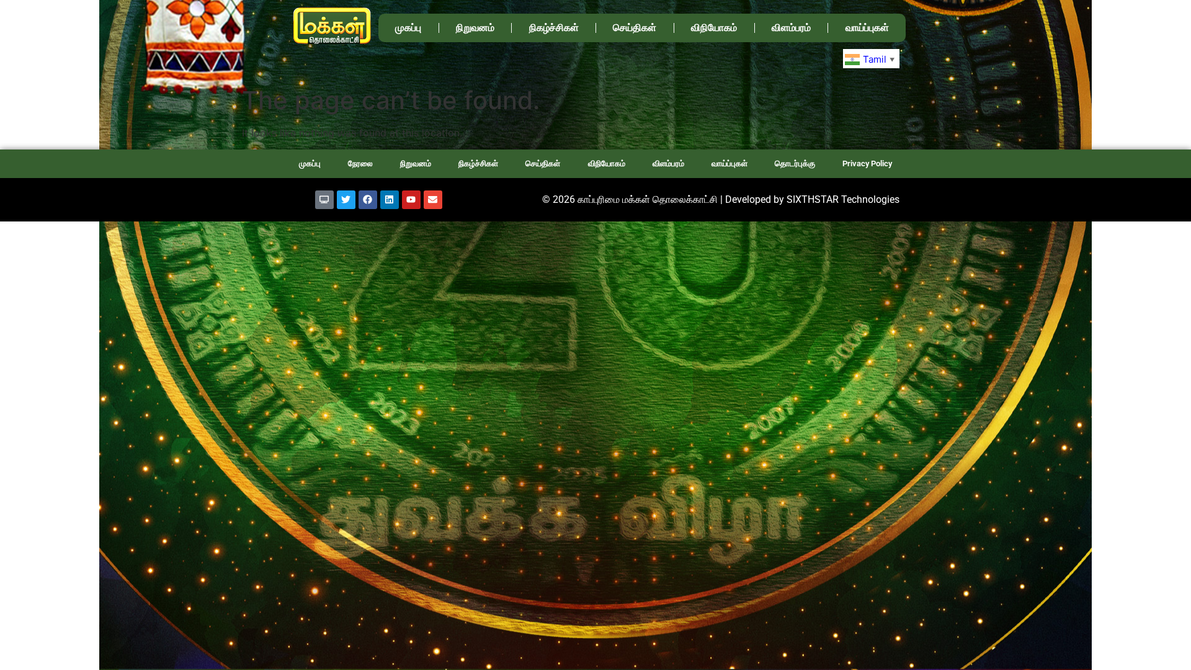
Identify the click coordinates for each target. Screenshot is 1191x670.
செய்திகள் (634, 28)
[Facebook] (368, 199)
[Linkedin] (389, 199)
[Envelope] (433, 199)
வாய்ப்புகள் (867, 28)
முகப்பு (408, 28)
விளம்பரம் (791, 28)
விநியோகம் (714, 28)
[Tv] (324, 199)
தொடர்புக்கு (795, 163)
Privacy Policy (867, 163)
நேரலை (360, 163)
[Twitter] (346, 199)
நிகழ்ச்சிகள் (554, 28)
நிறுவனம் (475, 28)
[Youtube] (411, 199)
